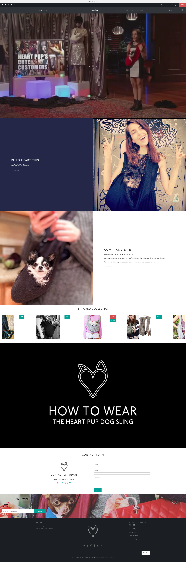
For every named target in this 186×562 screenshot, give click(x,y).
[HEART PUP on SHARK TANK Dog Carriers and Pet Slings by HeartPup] (94, 10)
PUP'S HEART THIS (25, 160)
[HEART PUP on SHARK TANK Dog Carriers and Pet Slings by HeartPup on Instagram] (14, 5)
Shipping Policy (133, 539)
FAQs (141, 10)
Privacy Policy (134, 10)
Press (45, 10)
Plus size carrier (47, 327)
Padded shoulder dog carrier (139, 327)
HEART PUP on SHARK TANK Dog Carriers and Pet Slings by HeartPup (95, 558)
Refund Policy (132, 532)
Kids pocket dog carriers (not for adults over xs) (93, 327)
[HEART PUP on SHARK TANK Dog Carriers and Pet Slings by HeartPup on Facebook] (5, 5)
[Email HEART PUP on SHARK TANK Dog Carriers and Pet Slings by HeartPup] (17, 5)
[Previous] (6, 327)
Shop (40, 10)
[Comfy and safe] (46, 258)
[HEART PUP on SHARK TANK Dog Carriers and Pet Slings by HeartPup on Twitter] (2, 5)
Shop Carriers (111, 267)
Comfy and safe (117, 250)
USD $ (163, 5)
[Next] (180, 327)
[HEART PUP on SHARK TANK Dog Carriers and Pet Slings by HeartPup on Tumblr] (11, 5)
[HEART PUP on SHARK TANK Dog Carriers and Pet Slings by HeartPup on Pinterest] (8, 5)
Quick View (93, 335)
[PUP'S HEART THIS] (139, 164)
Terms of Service (133, 535)
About (126, 10)
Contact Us (23, 5)
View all (16, 170)
